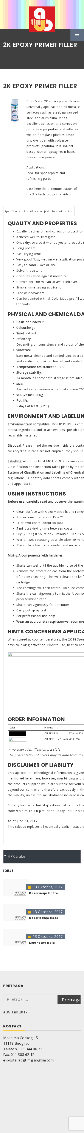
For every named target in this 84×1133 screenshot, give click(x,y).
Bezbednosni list (63, 211)
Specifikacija (13, 211)
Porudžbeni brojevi (36, 211)
